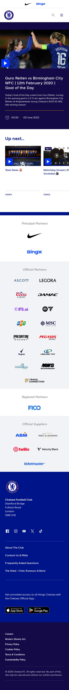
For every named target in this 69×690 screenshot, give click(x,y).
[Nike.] (28, 4)
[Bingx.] (40, 4)
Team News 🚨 (13, 170)
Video (8, 195)
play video (6, 31)
